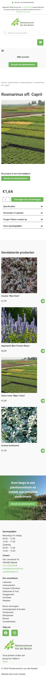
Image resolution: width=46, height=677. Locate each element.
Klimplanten (8, 615)
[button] (15, 178)
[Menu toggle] (2, 50)
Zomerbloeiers (9, 621)
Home (3, 82)
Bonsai (6, 618)
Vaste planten (9, 585)
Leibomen (7, 582)
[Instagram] (14, 633)
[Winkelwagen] (40, 42)
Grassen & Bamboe (11, 588)
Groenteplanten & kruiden (14, 609)
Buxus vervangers (11, 606)
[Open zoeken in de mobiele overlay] (23, 32)
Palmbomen (8, 612)
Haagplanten (8, 594)
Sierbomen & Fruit (11, 591)
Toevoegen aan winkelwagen (27, 199)
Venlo (5, 661)
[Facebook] (6, 633)
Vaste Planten (27, 82)
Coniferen (7, 597)
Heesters (6, 600)
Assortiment (13, 82)
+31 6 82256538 (10, 565)
